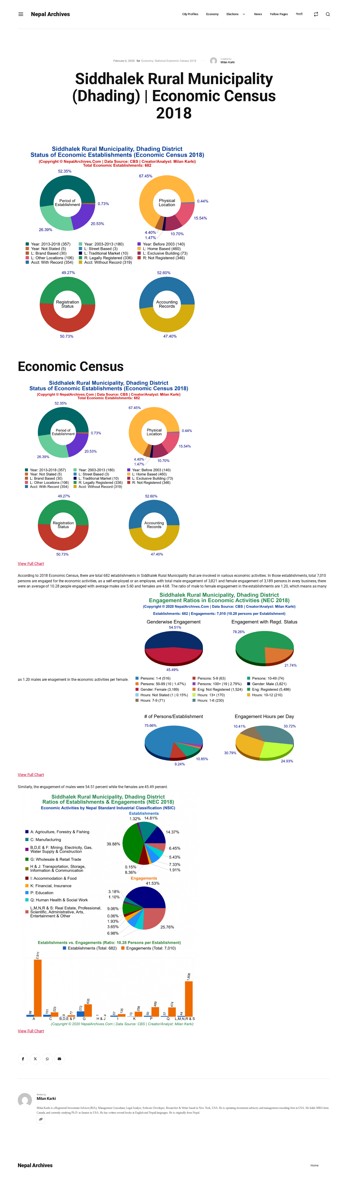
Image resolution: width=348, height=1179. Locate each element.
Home (314, 1165)
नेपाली (299, 14)
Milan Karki (228, 62)
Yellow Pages (279, 14)
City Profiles (190, 14)
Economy (212, 14)
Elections (233, 14)
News (258, 14)
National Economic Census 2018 (175, 60)
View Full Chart (31, 563)
